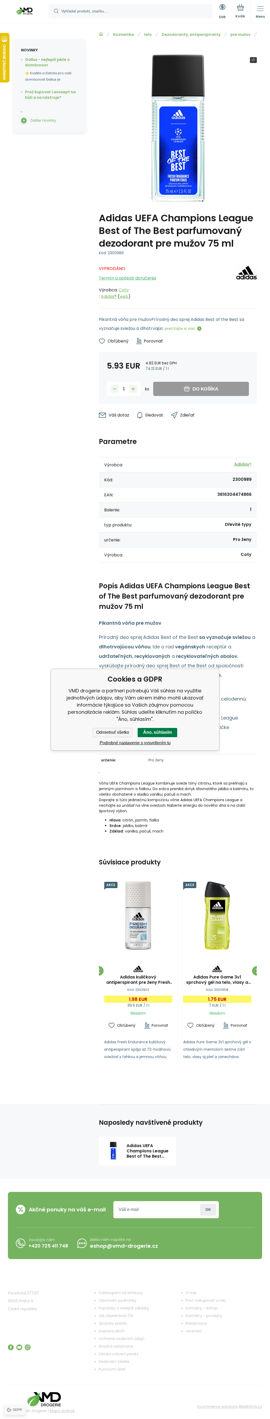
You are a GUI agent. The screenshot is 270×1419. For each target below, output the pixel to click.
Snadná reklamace (116, 1346)
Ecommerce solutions (217, 1406)
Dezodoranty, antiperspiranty (191, 34)
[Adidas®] (246, 281)
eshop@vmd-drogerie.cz (124, 1246)
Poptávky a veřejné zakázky (124, 1308)
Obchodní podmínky (118, 1300)
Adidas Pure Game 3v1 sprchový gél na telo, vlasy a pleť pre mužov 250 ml (217, 980)
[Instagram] (28, 1347)
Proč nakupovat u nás (206, 1300)
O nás (191, 1292)
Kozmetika (123, 34)
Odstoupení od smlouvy (121, 1292)
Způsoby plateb (113, 1323)
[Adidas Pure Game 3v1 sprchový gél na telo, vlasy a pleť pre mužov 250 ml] (217, 916)
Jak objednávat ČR (116, 1315)
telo (148, 34)
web (123, 296)
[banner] (24, 12)
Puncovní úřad (112, 1369)
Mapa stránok (62, 1410)
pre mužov (240, 34)
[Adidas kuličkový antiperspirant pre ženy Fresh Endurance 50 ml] (138, 916)
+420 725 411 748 (48, 1245)
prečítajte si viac (180, 328)
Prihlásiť (208, 1210)
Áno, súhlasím (157, 732)
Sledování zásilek (114, 1361)
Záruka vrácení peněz (118, 1354)
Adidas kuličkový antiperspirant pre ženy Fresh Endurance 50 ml (138, 980)
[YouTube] (19, 1347)
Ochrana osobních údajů (121, 1338)
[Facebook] (11, 1347)
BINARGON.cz (250, 1406)
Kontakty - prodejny (204, 1315)
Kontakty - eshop (202, 1308)
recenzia (193, 1331)
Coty (124, 290)
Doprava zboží (111, 1331)
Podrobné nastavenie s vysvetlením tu (135, 743)
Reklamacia (196, 1323)
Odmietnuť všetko (112, 732)
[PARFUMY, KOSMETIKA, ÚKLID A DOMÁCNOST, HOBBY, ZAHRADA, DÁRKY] (101, 34)
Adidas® (109, 296)
